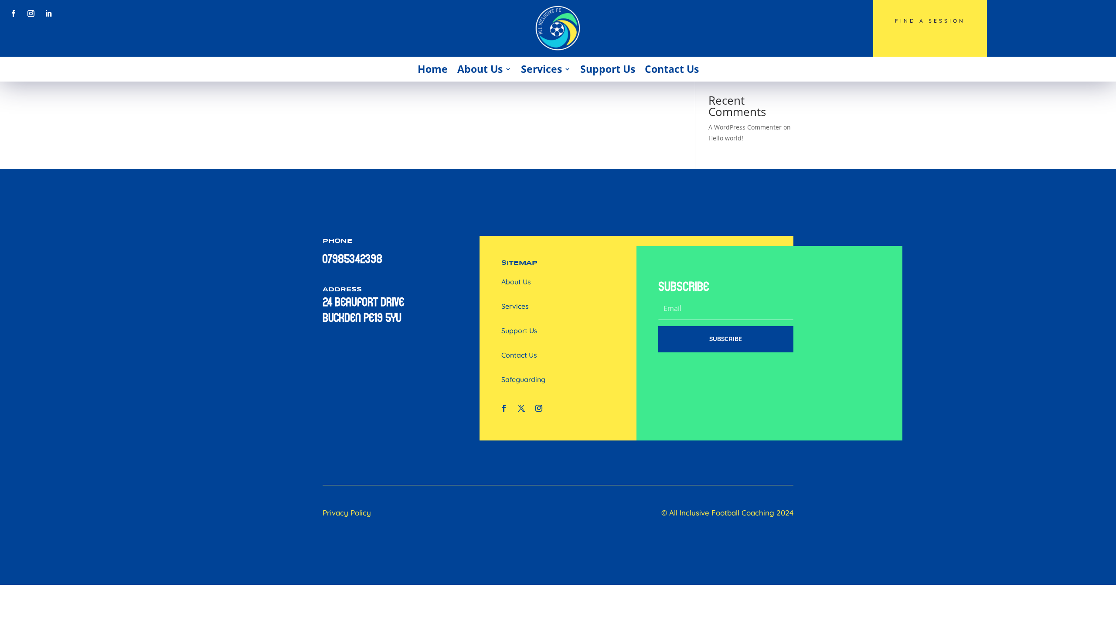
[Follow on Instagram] (31, 13)
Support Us (607, 69)
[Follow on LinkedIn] (48, 13)
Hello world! (725, 138)
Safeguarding (523, 379)
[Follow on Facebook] (13, 13)
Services (541, 69)
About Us (480, 69)
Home (433, 69)
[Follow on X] (521, 408)
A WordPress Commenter (745, 127)
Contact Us (672, 69)
